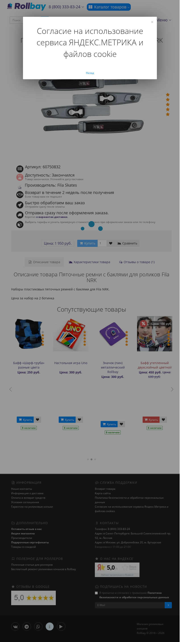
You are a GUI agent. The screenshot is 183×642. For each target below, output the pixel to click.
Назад (90, 73)
